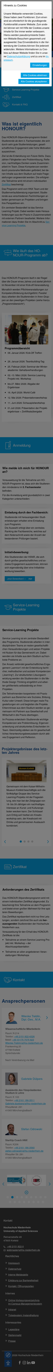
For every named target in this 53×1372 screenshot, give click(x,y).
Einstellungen (40, 65)
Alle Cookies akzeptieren (34, 81)
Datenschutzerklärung (18, 56)
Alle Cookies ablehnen (35, 75)
